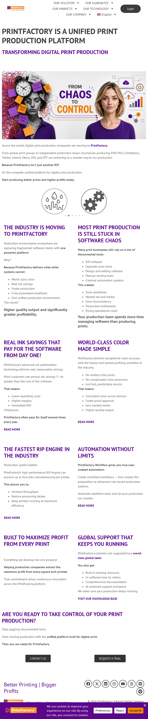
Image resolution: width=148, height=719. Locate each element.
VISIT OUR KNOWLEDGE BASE (97, 599)
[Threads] (131, 684)
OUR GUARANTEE (97, 3)
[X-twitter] (97, 684)
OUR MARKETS (62, 9)
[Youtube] (123, 684)
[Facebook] (88, 684)
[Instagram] (114, 684)
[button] (65, 215)
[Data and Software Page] (140, 691)
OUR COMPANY (76, 14)
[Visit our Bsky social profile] (140, 684)
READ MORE (12, 429)
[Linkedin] (105, 684)
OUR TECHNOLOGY (96, 9)
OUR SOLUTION (64, 3)
